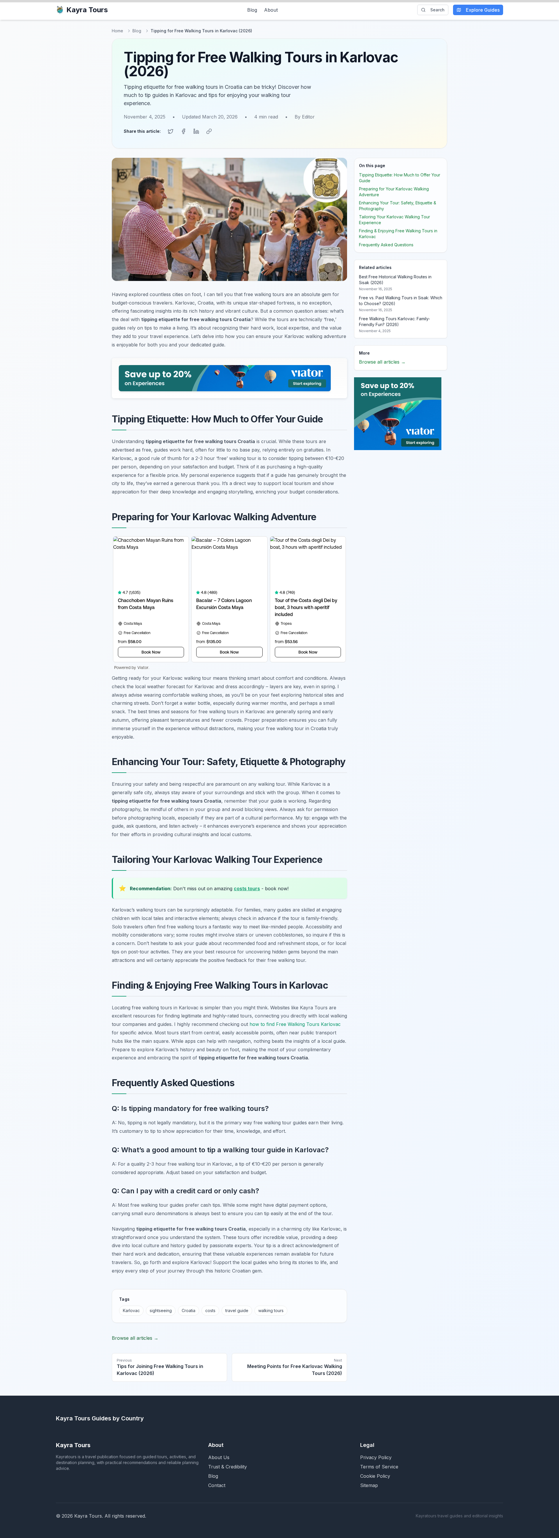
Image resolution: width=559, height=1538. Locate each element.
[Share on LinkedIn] (196, 131)
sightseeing (161, 1310)
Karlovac (131, 1310)
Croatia (188, 1310)
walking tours (271, 1310)
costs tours (247, 888)
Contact (216, 1485)
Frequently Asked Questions (386, 244)
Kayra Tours (87, 10)
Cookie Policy (375, 1476)
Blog (252, 10)
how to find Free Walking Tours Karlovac (295, 1024)
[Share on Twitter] (170, 131)
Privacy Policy (376, 1457)
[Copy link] (209, 131)
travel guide (236, 1310)
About (271, 10)
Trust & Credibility (227, 1467)
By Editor (305, 117)
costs (210, 1310)
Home (117, 30)
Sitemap (369, 1485)
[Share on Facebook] (183, 131)
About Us (218, 1457)
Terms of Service (379, 1467)
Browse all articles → (135, 1338)
